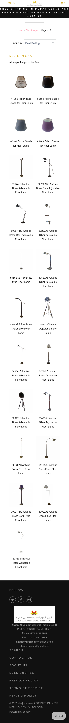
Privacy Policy (24, 680)
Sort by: (18, 43)
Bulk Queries (21, 672)
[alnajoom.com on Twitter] (13, 599)
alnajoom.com (25, 703)
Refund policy (23, 695)
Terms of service (26, 688)
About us (18, 665)
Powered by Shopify (19, 711)
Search (16, 650)
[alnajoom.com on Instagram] (30, 599)
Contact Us (20, 657)
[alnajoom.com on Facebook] (21, 599)
